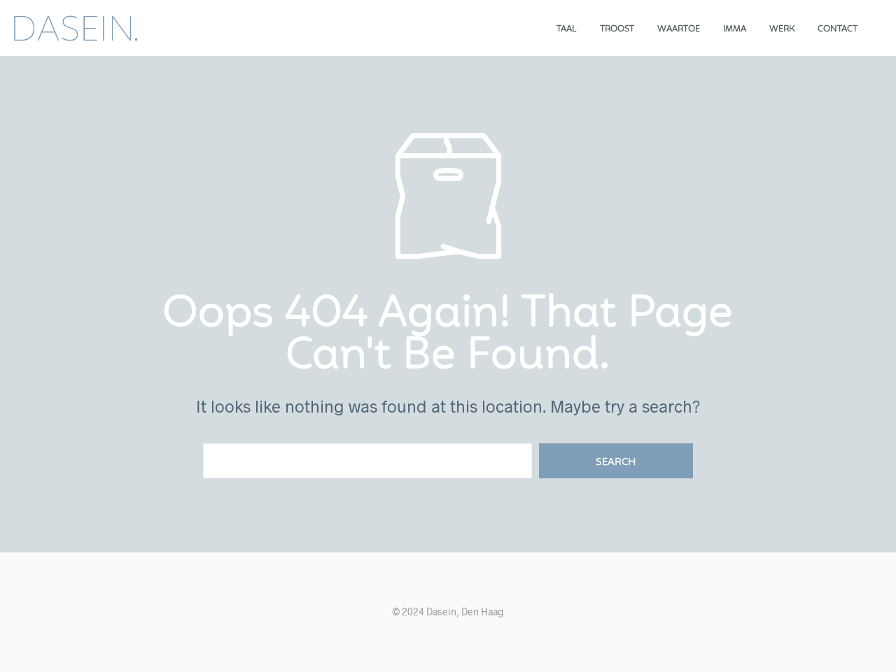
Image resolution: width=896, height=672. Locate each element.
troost (617, 29)
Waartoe (678, 29)
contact (838, 29)
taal (566, 29)
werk (781, 29)
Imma (734, 29)
